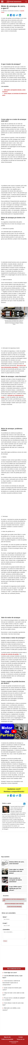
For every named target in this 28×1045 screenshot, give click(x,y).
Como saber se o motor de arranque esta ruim (13, 900)
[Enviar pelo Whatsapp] (8, 15)
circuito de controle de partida (10, 654)
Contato (21, 1037)
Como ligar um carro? (10, 972)
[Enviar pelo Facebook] (11, 15)
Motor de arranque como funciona (14, 903)
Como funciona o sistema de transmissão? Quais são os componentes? (11, 982)
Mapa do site (7, 1037)
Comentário (6, 929)
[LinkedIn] (24, 804)
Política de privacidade (7, 1039)
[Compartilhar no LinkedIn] (20, 15)
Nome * (5, 917)
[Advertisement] (14, 47)
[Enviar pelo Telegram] (14, 15)
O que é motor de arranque (14, 906)
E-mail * (5, 923)
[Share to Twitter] (17, 15)
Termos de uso (20, 1039)
